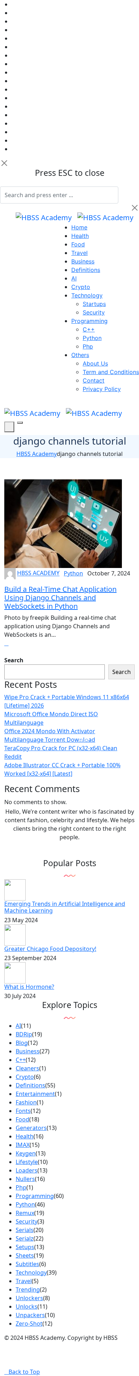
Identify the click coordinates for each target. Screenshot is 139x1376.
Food (78, 244)
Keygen (26, 1153)
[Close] (4, 163)
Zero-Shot (29, 1323)
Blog (22, 1043)
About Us (95, 363)
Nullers (25, 1179)
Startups (94, 303)
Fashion (26, 1102)
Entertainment (35, 1094)
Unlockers (29, 1298)
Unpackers (30, 1315)
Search (14, 660)
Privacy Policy (102, 388)
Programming (89, 320)
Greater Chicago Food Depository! (50, 949)
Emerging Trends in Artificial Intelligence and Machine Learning (64, 907)
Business (82, 261)
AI (74, 278)
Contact (93, 380)
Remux (25, 1213)
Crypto (80, 286)
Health (80, 235)
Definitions (85, 269)
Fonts (23, 1111)
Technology (87, 295)
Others (80, 354)
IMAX (23, 1145)
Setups (25, 1247)
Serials (25, 1230)
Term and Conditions (111, 371)
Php (88, 346)
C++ (89, 329)
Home (79, 227)
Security (94, 312)
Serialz (25, 1238)
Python (92, 337)
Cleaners (27, 1068)
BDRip (24, 1034)
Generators (31, 1128)
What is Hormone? (29, 987)
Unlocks (26, 1306)
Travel (79, 252)
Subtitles (27, 1264)
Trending (28, 1289)
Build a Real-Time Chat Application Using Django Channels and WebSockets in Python (60, 597)
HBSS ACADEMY (38, 573)
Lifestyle (27, 1162)
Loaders (26, 1170)
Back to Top (24, 1372)
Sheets (25, 1255)
